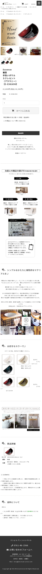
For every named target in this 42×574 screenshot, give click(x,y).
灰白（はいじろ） (26, 366)
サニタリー (11, 7)
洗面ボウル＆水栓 (22, 7)
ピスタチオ (9, 391)
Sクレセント (28, 14)
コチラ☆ (23, 153)
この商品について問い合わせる (14, 121)
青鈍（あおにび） (26, 368)
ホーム (2, 7)
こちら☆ (23, 517)
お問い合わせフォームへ (21, 549)
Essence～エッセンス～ (15, 11)
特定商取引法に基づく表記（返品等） (16, 117)
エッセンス (33, 7)
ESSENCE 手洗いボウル (9, 8)
